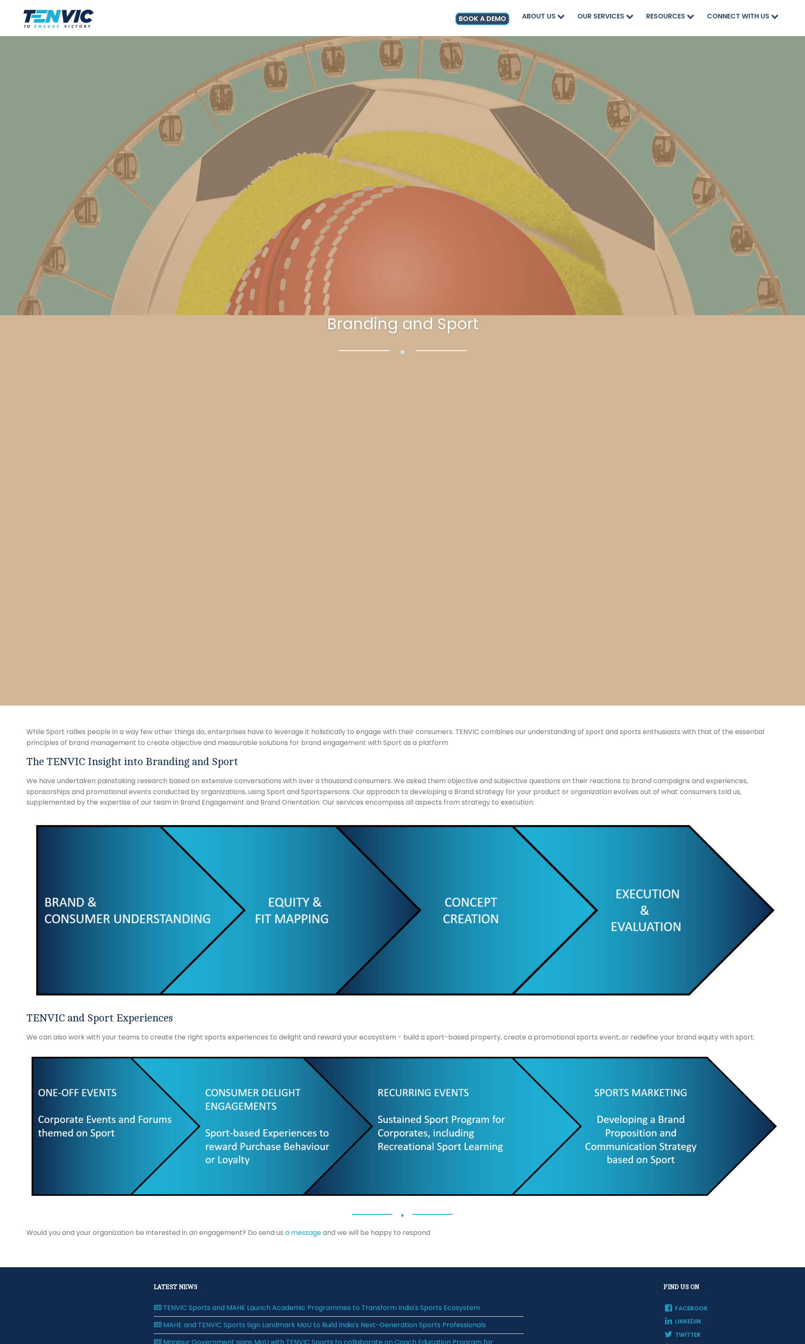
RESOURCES (666, 16)
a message (303, 1232)
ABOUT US (539, 16)
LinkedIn (687, 1321)
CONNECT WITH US (739, 16)
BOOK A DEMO (482, 18)
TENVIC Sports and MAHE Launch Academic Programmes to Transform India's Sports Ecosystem (320, 1308)
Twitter (687, 1335)
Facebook (691, 1308)
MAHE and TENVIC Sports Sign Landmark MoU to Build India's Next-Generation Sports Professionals (323, 1325)
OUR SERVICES (601, 16)
